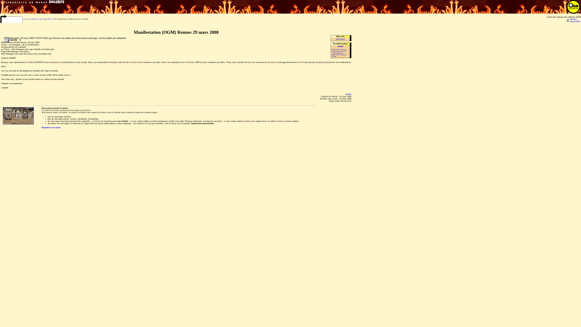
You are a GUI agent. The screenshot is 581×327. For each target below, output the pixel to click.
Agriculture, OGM (50, 19)
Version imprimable (575, 20)
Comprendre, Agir (36, 19)
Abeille (348, 94)
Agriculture (340, 39)
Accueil (25, 19)
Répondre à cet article (51, 128)
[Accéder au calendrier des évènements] (11, 39)
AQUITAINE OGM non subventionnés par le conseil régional (339, 51)
